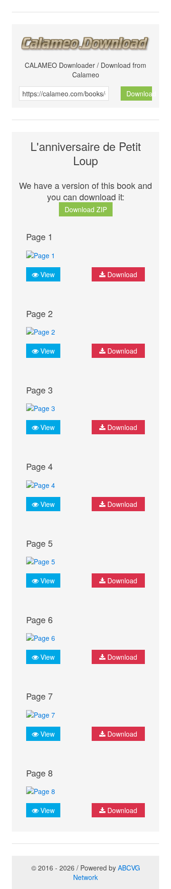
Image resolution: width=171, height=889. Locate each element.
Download (139, 93)
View (46, 274)
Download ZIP (86, 209)
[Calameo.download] (85, 41)
